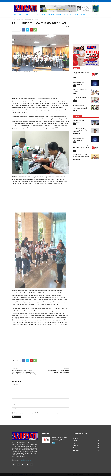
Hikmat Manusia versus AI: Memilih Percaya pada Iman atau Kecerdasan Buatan (81, 82)
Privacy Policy (87, 474)
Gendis (31, 474)
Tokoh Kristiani (76, 133)
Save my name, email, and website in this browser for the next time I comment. (38, 413)
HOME (14, 14)
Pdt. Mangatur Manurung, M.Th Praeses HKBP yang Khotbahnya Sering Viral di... (80, 130)
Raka (28, 474)
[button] (97, 15)
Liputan (18, 19)
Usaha (76, 14)
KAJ (34, 474)
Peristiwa (58, 14)
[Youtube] (97, 1)
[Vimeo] (92, 1)
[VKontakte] (95, 1)
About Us (69, 474)
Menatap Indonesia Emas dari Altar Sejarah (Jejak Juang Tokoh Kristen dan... (81, 74)
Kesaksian (35, 14)
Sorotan (65, 14)
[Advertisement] (40, 86)
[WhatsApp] (35, 29)
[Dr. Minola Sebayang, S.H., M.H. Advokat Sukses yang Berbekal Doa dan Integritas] (95, 156)
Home (13, 19)
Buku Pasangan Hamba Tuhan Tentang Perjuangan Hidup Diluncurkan (58, 371)
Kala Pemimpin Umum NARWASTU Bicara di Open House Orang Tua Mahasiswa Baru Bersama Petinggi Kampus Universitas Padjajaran (25, 372)
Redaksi (81, 474)
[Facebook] (87, 1)
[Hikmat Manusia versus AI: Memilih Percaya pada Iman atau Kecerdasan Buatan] (95, 83)
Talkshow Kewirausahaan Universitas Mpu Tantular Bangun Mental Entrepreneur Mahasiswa (80, 107)
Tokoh (43, 14)
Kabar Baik (27, 14)
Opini (71, 14)
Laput (19, 14)
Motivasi (82, 14)
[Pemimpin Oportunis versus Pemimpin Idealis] (95, 122)
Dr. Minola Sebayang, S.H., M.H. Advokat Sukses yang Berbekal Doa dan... (81, 156)
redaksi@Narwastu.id (25, 460)
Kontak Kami (95, 474)
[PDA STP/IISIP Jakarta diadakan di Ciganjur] (95, 99)
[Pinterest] (31, 29)
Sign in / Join (28, 1)
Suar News (75, 474)
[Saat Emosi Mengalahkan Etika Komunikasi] (95, 92)
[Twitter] (89, 1)
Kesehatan (51, 14)
